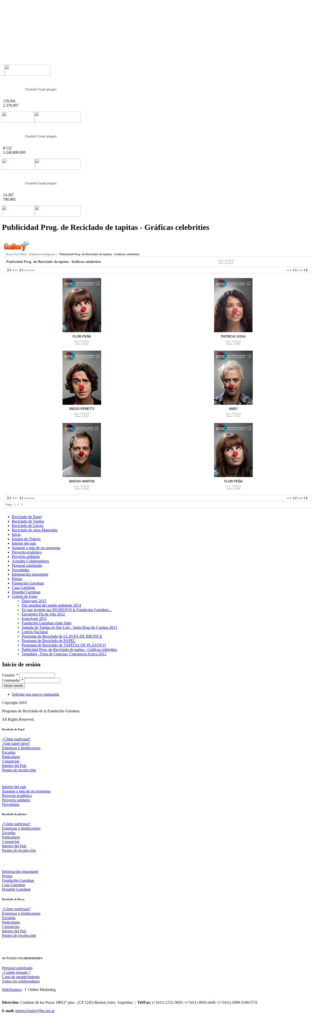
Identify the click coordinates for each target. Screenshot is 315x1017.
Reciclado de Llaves (27, 525)
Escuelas (9, 752)
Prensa (17, 579)
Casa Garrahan (23, 587)
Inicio (16, 534)
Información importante (30, 574)
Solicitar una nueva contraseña (35, 694)
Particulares (11, 757)
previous (29, 270)
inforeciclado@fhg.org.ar (34, 1011)
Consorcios (10, 761)
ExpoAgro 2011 (34, 618)
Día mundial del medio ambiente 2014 (51, 605)
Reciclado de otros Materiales (35, 530)
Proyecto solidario (26, 556)
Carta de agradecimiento (21, 977)
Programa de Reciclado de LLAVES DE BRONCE (62, 636)
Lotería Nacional (35, 632)
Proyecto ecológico (27, 552)
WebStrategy (12, 989)
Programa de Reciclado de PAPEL (49, 641)
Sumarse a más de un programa (36, 548)
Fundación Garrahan (28, 583)
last (300, 270)
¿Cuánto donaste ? (16, 972)
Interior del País (14, 765)
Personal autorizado (27, 565)
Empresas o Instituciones (21, 748)
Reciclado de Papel (27, 517)
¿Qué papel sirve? (16, 743)
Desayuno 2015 (34, 601)
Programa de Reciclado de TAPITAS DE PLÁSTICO (64, 645)
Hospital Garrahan (26, 592)
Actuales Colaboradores (30, 561)
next (289, 270)
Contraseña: (12, 680)
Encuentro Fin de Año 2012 (43, 614)
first (14, 270)
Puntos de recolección (19, 770)
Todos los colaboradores (21, 981)
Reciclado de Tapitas (28, 521)
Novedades (20, 570)
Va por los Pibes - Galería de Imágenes (30, 254)
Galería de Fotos (24, 596)
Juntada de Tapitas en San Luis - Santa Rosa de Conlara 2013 (69, 627)
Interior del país (24, 543)
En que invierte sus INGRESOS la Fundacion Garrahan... (66, 610)
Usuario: (10, 675)
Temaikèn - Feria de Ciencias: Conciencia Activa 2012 (64, 654)
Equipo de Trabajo (26, 539)
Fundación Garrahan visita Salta (46, 623)
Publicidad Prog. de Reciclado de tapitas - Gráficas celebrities (69, 649)
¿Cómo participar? (16, 739)
